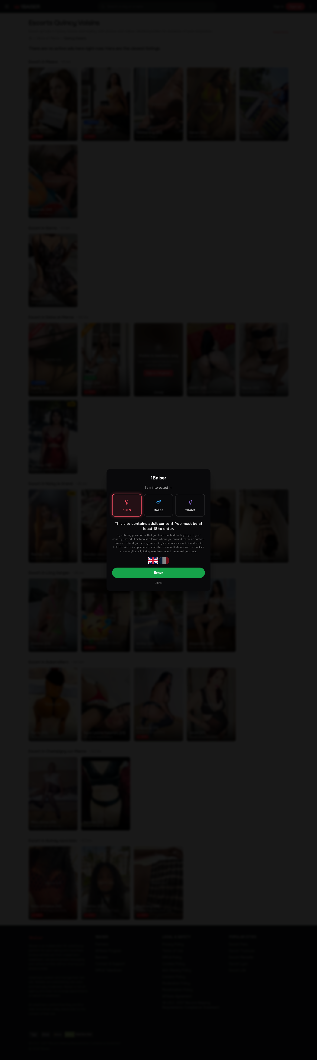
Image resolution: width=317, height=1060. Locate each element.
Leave (158, 583)
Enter (158, 573)
